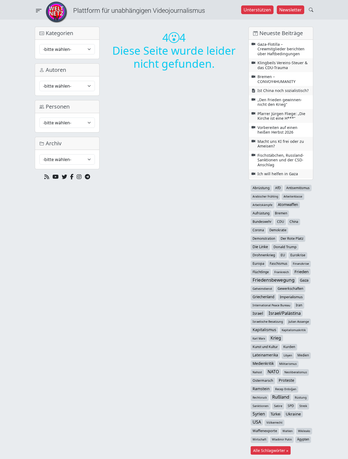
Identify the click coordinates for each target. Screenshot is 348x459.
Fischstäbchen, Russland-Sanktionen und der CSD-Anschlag (280, 160)
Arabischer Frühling (265, 196)
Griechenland (263, 296)
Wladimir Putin (282, 439)
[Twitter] (64, 177)
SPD (291, 405)
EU (283, 254)
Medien (303, 355)
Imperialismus (291, 296)
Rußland (280, 397)
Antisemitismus (298, 188)
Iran (299, 305)
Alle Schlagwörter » (270, 450)
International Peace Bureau (271, 305)
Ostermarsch (263, 380)
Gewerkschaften (290, 288)
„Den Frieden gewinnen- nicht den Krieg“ (279, 102)
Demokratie (277, 230)
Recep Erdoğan (285, 389)
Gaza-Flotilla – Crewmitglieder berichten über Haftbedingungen (280, 49)
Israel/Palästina (285, 313)
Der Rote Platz (292, 238)
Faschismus (278, 263)
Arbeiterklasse (293, 196)
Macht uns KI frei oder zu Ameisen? (280, 144)
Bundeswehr (262, 221)
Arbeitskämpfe (262, 205)
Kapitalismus (264, 329)
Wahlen (287, 431)
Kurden (289, 346)
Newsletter (290, 10)
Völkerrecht (274, 422)
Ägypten (303, 439)
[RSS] (46, 177)
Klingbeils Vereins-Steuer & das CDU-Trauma (282, 65)
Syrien (259, 414)
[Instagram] (79, 177)
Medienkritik (263, 363)
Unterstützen (257, 10)
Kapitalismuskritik (294, 330)
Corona (258, 230)
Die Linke (260, 246)
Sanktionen (261, 406)
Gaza (304, 280)
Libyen (288, 355)
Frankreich (281, 272)
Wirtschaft (259, 439)
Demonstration (264, 238)
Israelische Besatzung (268, 321)
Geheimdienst (262, 289)
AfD (278, 188)
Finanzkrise (301, 263)
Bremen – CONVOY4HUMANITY (276, 79)
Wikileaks (304, 431)
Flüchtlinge (261, 272)
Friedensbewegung (273, 280)
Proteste (286, 380)
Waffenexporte (265, 431)
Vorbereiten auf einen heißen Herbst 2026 (277, 130)
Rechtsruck (260, 397)
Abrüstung (261, 188)
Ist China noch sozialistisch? (283, 90)
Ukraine (293, 414)
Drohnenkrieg (264, 254)
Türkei (275, 414)
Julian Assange (298, 321)
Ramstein (261, 388)
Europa (258, 263)
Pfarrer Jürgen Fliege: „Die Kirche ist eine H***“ (281, 116)
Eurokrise (297, 255)
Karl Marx (259, 338)
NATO (273, 372)
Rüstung (301, 397)
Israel (258, 313)
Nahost (257, 372)
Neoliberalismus (295, 372)
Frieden (301, 271)
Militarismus (288, 364)
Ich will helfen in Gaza (277, 173)
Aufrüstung (261, 213)
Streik (303, 406)
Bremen (281, 213)
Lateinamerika (265, 355)
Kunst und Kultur (265, 346)
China (294, 221)
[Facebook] (72, 177)
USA (257, 422)
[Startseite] (56, 12)
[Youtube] (55, 177)
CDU (280, 221)
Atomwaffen (288, 204)
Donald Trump (285, 246)
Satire (278, 406)
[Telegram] (87, 177)
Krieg (276, 338)
